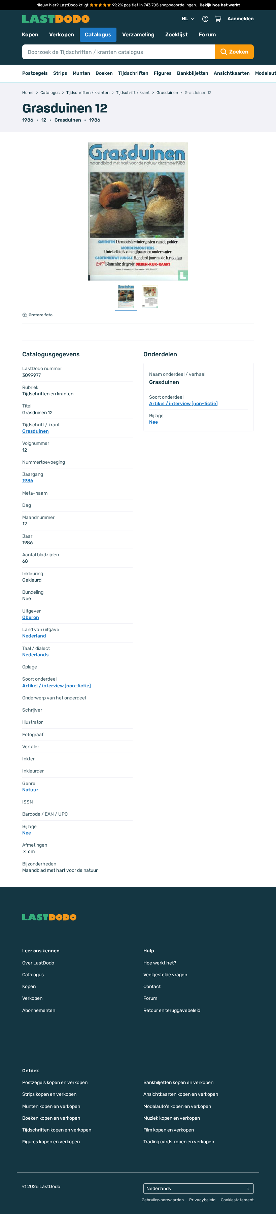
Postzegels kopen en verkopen (55, 1082)
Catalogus (98, 34)
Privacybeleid (202, 1199)
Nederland (34, 636)
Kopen (30, 34)
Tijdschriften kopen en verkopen (56, 1130)
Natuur (30, 790)
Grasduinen (68, 120)
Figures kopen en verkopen (51, 1142)
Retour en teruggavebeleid (171, 1010)
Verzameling (138, 34)
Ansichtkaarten (232, 73)
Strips (60, 73)
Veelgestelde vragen (165, 975)
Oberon (30, 617)
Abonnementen (38, 1010)
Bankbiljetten (192, 73)
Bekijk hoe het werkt (220, 5)
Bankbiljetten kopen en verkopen (178, 1082)
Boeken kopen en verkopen (51, 1118)
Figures (163, 73)
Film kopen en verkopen (168, 1130)
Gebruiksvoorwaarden (163, 1199)
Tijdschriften (133, 73)
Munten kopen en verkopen (51, 1106)
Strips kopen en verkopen (49, 1094)
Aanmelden (241, 19)
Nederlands (35, 655)
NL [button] (185, 19)
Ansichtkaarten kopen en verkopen (180, 1094)
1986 (94, 120)
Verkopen (61, 34)
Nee (26, 833)
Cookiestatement (237, 1199)
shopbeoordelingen (178, 5)
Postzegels (35, 73)
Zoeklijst (176, 34)
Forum (207, 34)
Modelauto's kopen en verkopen (177, 1106)
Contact (152, 986)
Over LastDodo (38, 963)
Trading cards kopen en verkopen (178, 1142)
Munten (81, 73)
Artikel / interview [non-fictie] (56, 686)
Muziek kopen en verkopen (171, 1118)
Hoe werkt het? (159, 963)
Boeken (104, 73)
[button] (218, 19)
